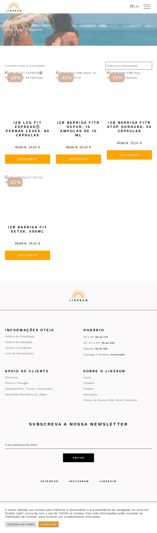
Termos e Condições (18, 347)
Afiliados (88, 382)
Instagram (79, 481)
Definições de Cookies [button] (20, 524)
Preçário (88, 388)
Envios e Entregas (16, 382)
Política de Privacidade (19, 336)
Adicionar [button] (27, 159)
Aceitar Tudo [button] (48, 524)
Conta (87, 377)
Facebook (49, 481)
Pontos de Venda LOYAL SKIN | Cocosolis (110, 400)
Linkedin (108, 481)
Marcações (90, 394)
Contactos (11, 377)
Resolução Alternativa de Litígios (26, 394)
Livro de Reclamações (19, 353)
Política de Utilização (18, 342)
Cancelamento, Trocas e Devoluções (28, 388)
